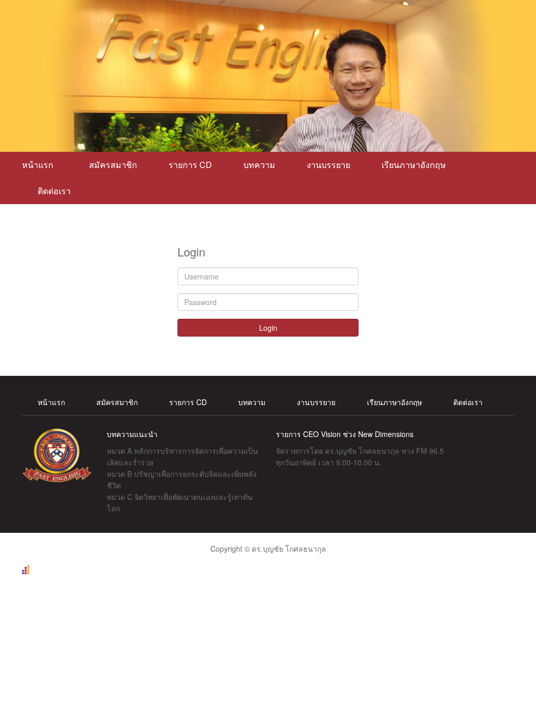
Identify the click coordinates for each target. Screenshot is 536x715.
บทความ (259, 165)
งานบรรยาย (328, 165)
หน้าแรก (40, 165)
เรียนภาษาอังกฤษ (414, 165)
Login (268, 327)
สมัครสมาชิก (113, 165)
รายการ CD (190, 165)
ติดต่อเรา (54, 191)
